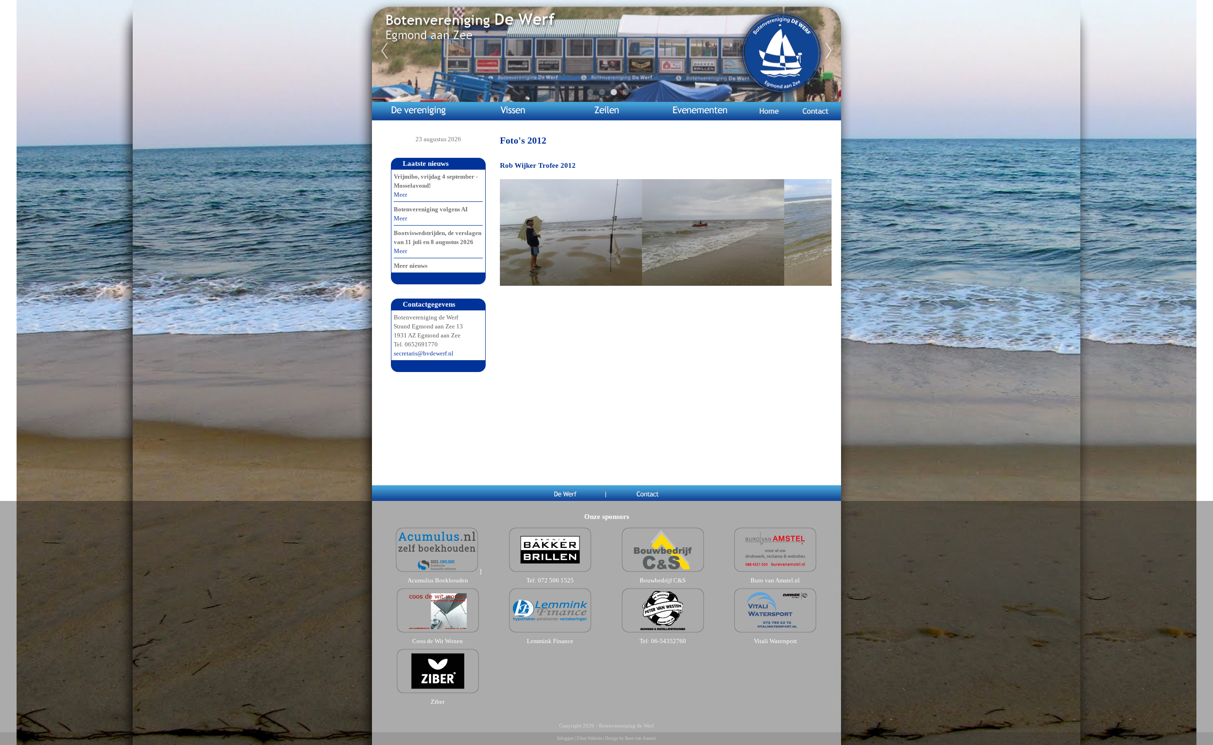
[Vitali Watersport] (775, 632)
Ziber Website (589, 738)
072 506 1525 (556, 580)
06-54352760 (668, 641)
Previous (384, 51)
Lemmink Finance (550, 641)
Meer (400, 194)
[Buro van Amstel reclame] (775, 571)
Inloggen (565, 738)
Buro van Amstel (640, 738)
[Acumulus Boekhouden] (437, 571)
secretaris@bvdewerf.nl (423, 353)
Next (828, 51)
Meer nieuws (410, 265)
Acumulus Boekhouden (437, 580)
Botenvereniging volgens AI (431, 209)
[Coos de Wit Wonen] (437, 632)
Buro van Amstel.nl (775, 580)
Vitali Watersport (775, 641)
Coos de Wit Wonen (437, 641)
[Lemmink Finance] (550, 632)
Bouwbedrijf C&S (663, 580)
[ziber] (437, 692)
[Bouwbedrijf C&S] (663, 571)
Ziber (437, 701)
